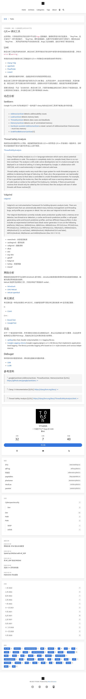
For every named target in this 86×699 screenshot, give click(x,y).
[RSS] (69, 451)
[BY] (39, 687)
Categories (40, 10)
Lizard (9, 72)
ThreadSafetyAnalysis (12, 150)
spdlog (10, 340)
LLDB (9, 365)
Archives (31, 10)
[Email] (43, 451)
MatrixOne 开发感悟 (11, 575)
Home (24, 10)
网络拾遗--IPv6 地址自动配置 (14, 546)
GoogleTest (11, 323)
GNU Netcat (12, 289)
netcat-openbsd (13, 292)
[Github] (17, 451)
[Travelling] (59, 10)
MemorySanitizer (17, 123)
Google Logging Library (16, 343)
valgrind (7, 199)
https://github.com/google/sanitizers (21, 380)
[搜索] (63, 10)
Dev (13, 28)
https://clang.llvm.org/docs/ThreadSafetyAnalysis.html (54, 398)
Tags (48, 10)
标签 (5, 19)
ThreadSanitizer (17, 120)
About (54, 10)
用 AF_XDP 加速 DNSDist (12, 560)
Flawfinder (11, 69)
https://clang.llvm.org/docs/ (45, 390)
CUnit (9, 311)
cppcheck (11, 66)
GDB (9, 362)
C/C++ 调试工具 (12, 31)
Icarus (54, 681)
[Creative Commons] (32, 687)
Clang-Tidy (11, 63)
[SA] (46, 687)
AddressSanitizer (17, 114)
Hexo (49, 681)
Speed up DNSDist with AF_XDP (15, 553)
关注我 (43, 445)
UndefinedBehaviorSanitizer (22, 132)
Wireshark (11, 286)
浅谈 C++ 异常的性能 (11, 567)
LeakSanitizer (16, 117)
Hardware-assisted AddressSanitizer (25, 126)
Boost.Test (11, 320)
